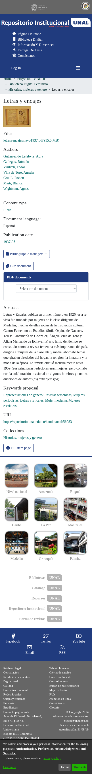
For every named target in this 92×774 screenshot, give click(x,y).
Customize (9, 767)
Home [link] (8, 79)
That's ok (79, 767)
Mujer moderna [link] (56, 400)
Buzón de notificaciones (64, 685)
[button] (46, 23)
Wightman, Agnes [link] (16, 188)
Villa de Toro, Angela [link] (18, 172)
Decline (64, 767)
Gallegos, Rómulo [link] (16, 162)
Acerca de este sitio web (74, 725)
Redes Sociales (12, 694)
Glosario (54, 707)
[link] (31, 140)
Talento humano (59, 668)
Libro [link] (7, 210)
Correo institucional (15, 690)
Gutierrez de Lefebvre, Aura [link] (23, 156)
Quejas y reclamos (14, 698)
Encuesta (8, 703)
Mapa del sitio (58, 690)
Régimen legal (12, 668)
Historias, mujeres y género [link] (27, 89)
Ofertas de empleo (60, 672)
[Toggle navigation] (78, 68)
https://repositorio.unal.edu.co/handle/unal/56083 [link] (37, 422)
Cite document (20, 266)
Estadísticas (10, 707)
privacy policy (52, 758)
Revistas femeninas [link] (57, 395)
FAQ (52, 694)
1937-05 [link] (9, 242)
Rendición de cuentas (16, 677)
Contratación (11, 672)
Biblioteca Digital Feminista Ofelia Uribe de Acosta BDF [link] (30, 84)
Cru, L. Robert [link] (13, 178)
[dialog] (46, 756)
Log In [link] (16, 68)
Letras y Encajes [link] (31, 400)
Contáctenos (57, 703)
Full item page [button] (20, 448)
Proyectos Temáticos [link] (31, 79)
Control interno (58, 681)
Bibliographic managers (26, 254)
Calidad (8, 685)
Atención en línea (60, 698)
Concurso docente (60, 677)
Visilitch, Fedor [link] (14, 167)
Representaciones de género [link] (23, 395)
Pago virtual (10, 681)
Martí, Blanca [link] (13, 183)
